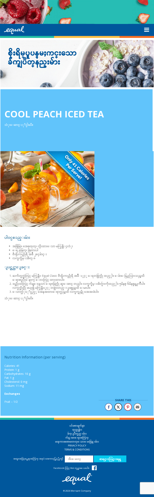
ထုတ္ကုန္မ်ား (77, 429)
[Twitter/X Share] (118, 407)
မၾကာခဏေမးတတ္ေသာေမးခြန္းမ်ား (77, 441)
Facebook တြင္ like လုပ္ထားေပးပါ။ (72, 467)
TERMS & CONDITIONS (77, 449)
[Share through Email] (137, 407)
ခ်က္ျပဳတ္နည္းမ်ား (77, 433)
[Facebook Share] (108, 407)
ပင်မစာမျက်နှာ (77, 425)
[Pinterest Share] (128, 407)
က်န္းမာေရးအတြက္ (77, 437)
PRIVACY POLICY (77, 445)
